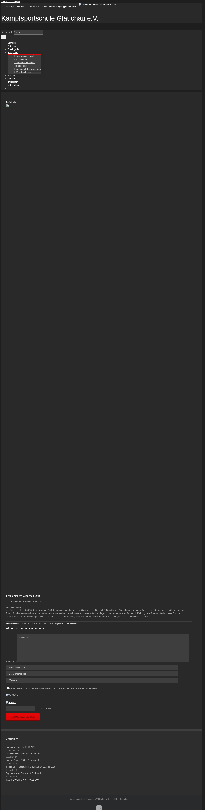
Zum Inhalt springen (10, 1)
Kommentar (11, 661)
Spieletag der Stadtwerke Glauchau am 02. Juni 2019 (30, 767)
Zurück (9, 102)
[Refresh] (11, 702)
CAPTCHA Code (43, 709)
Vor (14, 102)
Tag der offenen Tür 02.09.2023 (20, 747)
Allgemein (59, 624)
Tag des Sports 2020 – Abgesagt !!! (22, 760)
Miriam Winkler (12, 624)
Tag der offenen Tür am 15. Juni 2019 (23, 773)
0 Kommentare (70, 624)
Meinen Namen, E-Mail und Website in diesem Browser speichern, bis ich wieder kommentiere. (53, 688)
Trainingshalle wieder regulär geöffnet (23, 753)
